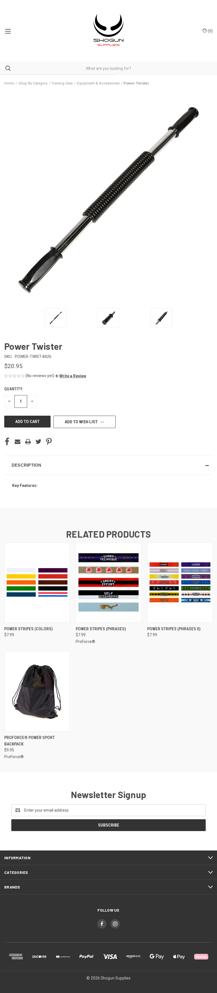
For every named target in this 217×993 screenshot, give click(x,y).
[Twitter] (38, 442)
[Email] (17, 442)
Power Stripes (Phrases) (101, 628)
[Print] (28, 442)
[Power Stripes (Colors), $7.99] (37, 583)
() (210, 31)
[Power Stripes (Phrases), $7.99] (108, 583)
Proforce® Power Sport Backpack (29, 741)
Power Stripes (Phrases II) (174, 628)
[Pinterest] (49, 442)
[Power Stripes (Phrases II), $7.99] (180, 583)
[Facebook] (7, 442)
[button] (70, 376)
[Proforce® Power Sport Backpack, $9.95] (37, 691)
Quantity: (13, 389)
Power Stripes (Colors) (28, 628)
